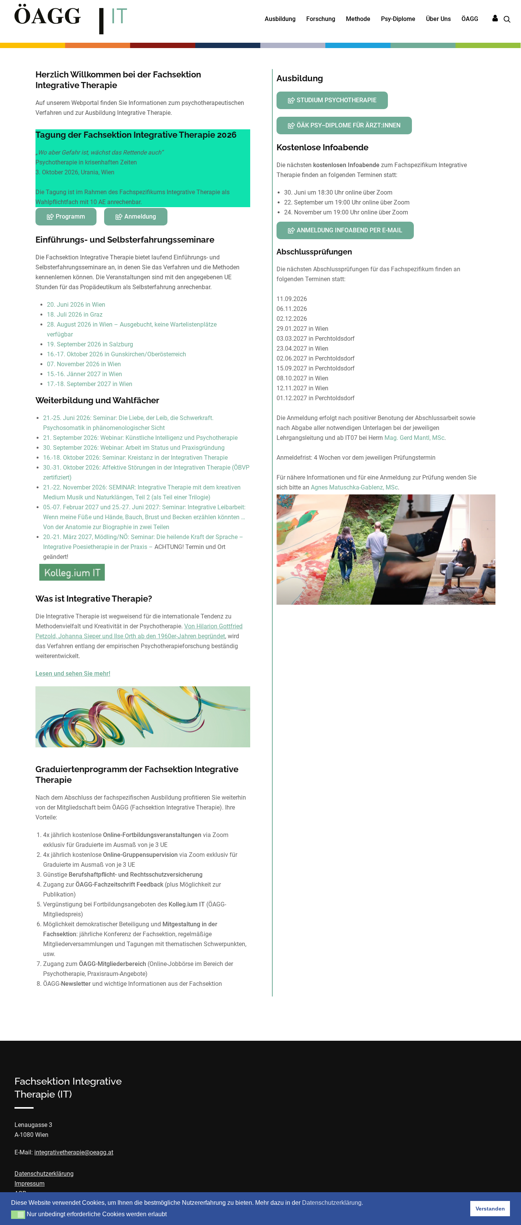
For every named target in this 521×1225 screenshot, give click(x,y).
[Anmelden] (495, 18)
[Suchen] (504, 19)
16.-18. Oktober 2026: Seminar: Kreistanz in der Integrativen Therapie (135, 457)
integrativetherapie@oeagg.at (73, 1152)
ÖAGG (470, 19)
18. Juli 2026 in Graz (75, 314)
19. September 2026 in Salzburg (90, 344)
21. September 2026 (70, 437)
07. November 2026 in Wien (84, 364)
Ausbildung (280, 19)
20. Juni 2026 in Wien (76, 304)
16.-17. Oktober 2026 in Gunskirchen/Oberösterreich (116, 354)
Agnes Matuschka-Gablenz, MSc (354, 487)
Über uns (438, 19)
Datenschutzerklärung (44, 1173)
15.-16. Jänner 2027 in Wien (84, 374)
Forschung (320, 19)
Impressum (29, 1183)
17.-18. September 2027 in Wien (89, 384)
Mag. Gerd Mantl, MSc (414, 437)
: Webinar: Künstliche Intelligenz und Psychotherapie (167, 437)
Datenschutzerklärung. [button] (332, 1202)
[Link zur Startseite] (70, 19)
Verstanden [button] (490, 1209)
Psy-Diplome (398, 19)
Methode (358, 19)
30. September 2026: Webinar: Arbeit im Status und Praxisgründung (134, 447)
